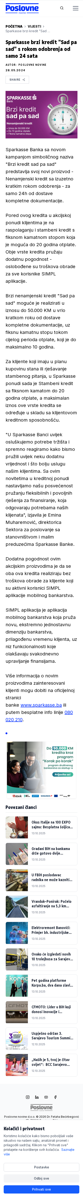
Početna (14, 26)
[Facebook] (55, 1097)
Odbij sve (41, 1178)
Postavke (41, 1167)
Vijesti (34, 26)
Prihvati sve (41, 1189)
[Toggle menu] (72, 8)
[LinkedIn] (37, 1097)
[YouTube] (46, 1097)
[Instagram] (28, 1097)
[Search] (61, 8)
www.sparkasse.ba (41, 705)
